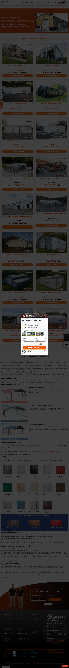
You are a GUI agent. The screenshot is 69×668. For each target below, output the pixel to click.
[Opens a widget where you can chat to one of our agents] (65, 666)
